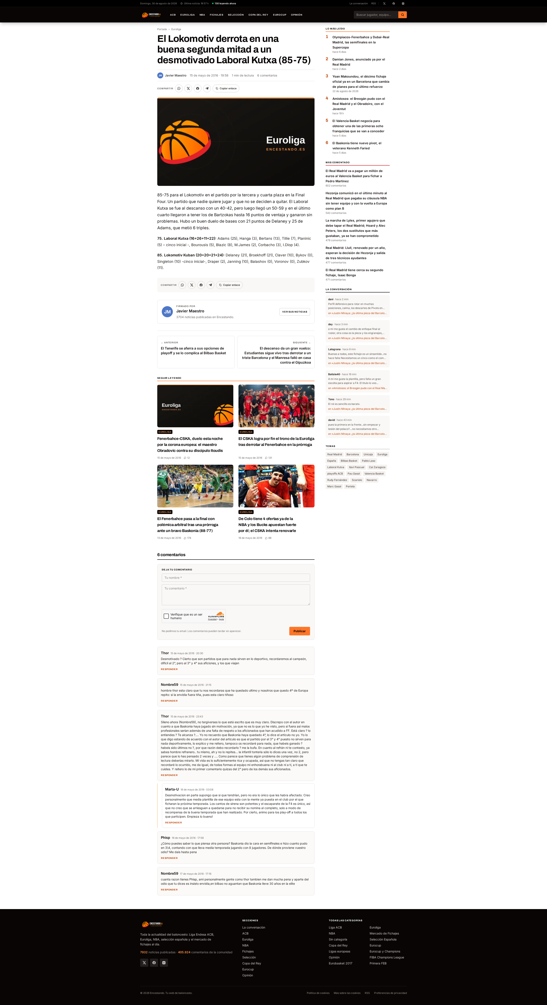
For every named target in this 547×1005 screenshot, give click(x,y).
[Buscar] (402, 14)
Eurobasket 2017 (340, 963)
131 (270, 457)
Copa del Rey (258, 14)
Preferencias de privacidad (390, 993)
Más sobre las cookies (347, 993)
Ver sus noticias (294, 311)
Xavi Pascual (356, 467)
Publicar (300, 631)
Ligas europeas (339, 951)
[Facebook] (154, 963)
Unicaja (368, 454)
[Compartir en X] (188, 88)
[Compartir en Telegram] (207, 88)
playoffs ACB (335, 473)
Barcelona (353, 454)
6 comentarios (267, 75)
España (331, 460)
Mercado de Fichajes (384, 933)
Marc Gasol (334, 486)
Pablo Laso (368, 460)
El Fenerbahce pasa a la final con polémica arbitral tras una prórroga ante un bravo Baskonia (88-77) (187, 525)
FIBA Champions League (387, 957)
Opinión (296, 14)
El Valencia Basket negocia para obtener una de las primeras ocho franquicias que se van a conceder (358, 126)
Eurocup (279, 14)
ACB (173, 14)
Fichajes (216, 14)
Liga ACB (335, 927)
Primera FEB (378, 963)
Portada (162, 29)
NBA (202, 14)
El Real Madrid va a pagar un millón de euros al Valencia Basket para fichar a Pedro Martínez (354, 176)
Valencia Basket (374, 473)
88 (269, 537)
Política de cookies (318, 993)
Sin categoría (338, 939)
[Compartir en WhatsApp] (179, 88)
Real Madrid (334, 454)
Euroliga (187, 14)
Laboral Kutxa (335, 467)
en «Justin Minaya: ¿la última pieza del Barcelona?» (357, 313)
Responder (169, 669)
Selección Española (383, 939)
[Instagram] (164, 963)
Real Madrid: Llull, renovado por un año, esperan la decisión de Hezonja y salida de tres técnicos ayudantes (356, 253)
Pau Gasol (354, 473)
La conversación (359, 3)
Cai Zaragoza (377, 467)
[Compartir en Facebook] (197, 88)
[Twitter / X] (144, 963)
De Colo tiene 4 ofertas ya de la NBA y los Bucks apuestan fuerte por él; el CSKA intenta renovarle (267, 525)
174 (189, 537)
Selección (236, 14)
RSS (373, 3)
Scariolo (357, 480)
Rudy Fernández (337, 480)
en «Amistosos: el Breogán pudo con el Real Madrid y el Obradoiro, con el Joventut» (357, 388)
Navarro (372, 480)
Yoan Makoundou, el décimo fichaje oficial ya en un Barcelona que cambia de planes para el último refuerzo (360, 81)
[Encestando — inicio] (151, 14)
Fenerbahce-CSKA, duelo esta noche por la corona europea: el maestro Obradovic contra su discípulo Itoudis (190, 444)
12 (188, 457)
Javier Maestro (172, 75)
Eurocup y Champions (385, 951)
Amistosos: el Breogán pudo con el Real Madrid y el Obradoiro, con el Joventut (358, 104)
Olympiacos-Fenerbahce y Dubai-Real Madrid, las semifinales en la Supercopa (360, 42)
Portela (350, 486)
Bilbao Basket (349, 460)
